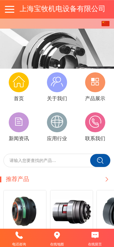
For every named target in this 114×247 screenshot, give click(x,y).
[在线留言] (95, 235)
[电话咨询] (19, 235)
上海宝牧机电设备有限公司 (63, 9)
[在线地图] (57, 235)
